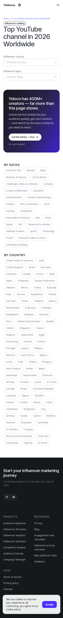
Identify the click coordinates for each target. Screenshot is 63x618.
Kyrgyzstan (29, 409)
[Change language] (19, 5)
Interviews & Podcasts (18, 217)
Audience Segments (14, 523)
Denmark (47, 375)
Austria (25, 348)
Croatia (24, 402)
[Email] (13, 497)
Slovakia (39, 395)
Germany (46, 267)
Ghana (36, 402)
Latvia (38, 381)
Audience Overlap (13, 553)
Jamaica (10, 415)
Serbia (29, 368)
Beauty (30, 170)
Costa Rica (43, 436)
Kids (37, 217)
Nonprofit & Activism (39, 224)
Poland (52, 294)
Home (6, 18)
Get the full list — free (23, 137)
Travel (9, 237)
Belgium (38, 348)
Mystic (9, 224)
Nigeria (43, 355)
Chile (20, 361)
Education (38, 190)
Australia (51, 287)
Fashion (10, 204)
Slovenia (10, 422)
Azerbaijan (11, 375)
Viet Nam (11, 301)
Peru (8, 321)
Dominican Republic (43, 388)
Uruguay (28, 429)
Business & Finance (16, 177)
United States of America (19, 260)
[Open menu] (58, 5)
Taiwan (40, 328)
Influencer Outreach (14, 541)
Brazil (32, 267)
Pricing (38, 523)
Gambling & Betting (16, 244)
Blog (36, 529)
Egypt (42, 334)
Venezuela (26, 422)
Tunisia (24, 415)
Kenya (23, 388)
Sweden (50, 321)
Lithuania (11, 395)
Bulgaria (10, 334)
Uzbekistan (12, 409)
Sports (33, 231)
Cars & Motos (39, 177)
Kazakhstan (37, 294)
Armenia (42, 442)
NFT (20, 224)
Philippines (23, 280)
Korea (25, 301)
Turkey (37, 287)
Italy (8, 294)
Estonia (10, 402)
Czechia (28, 341)
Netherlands (12, 307)
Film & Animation (29, 204)
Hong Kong (12, 341)
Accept (49, 604)
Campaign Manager (14, 559)
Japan (9, 280)
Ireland (10, 328)
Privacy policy (10, 583)
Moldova (50, 415)
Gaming (10, 210)
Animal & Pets (13, 170)
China (49, 402)
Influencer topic (12, 71)
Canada (26, 273)
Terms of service (12, 577)
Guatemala (12, 442)
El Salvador (12, 429)
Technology (48, 231)
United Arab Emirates (28, 321)
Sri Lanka (52, 381)
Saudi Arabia (30, 375)
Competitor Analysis (14, 547)
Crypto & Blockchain (17, 190)
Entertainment (14, 197)
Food (46, 204)
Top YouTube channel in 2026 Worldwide (31, 18)
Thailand (38, 301)
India (41, 260)
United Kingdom (14, 267)
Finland (32, 361)
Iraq (43, 409)
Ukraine (21, 294)
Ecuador (24, 381)
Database (39, 561)
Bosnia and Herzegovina (19, 436)
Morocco (10, 355)
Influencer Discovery (14, 529)
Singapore (25, 328)
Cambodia (42, 422)
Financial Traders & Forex (32, 237)
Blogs (43, 170)
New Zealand (13, 368)
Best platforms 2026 (45, 555)
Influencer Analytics (14, 535)
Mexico (24, 287)
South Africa (27, 355)
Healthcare (26, 210)
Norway (10, 381)
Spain (52, 273)
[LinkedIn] (7, 497)
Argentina (30, 307)
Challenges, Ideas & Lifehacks (22, 183)
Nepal (41, 368)
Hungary (46, 361)
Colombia (46, 307)
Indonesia (11, 273)
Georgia (10, 388)
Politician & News (15, 231)
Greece (41, 341)
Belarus (53, 301)
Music (48, 217)
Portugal (10, 348)
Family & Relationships (39, 197)
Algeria (25, 395)
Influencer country (13, 56)
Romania (44, 314)
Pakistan (10, 287)
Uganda (28, 442)
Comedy (48, 183)
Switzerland (27, 334)
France (40, 273)
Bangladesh (12, 314)
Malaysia (29, 314)
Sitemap (8, 589)
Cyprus (37, 415)
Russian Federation (45, 280)
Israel (9, 361)
